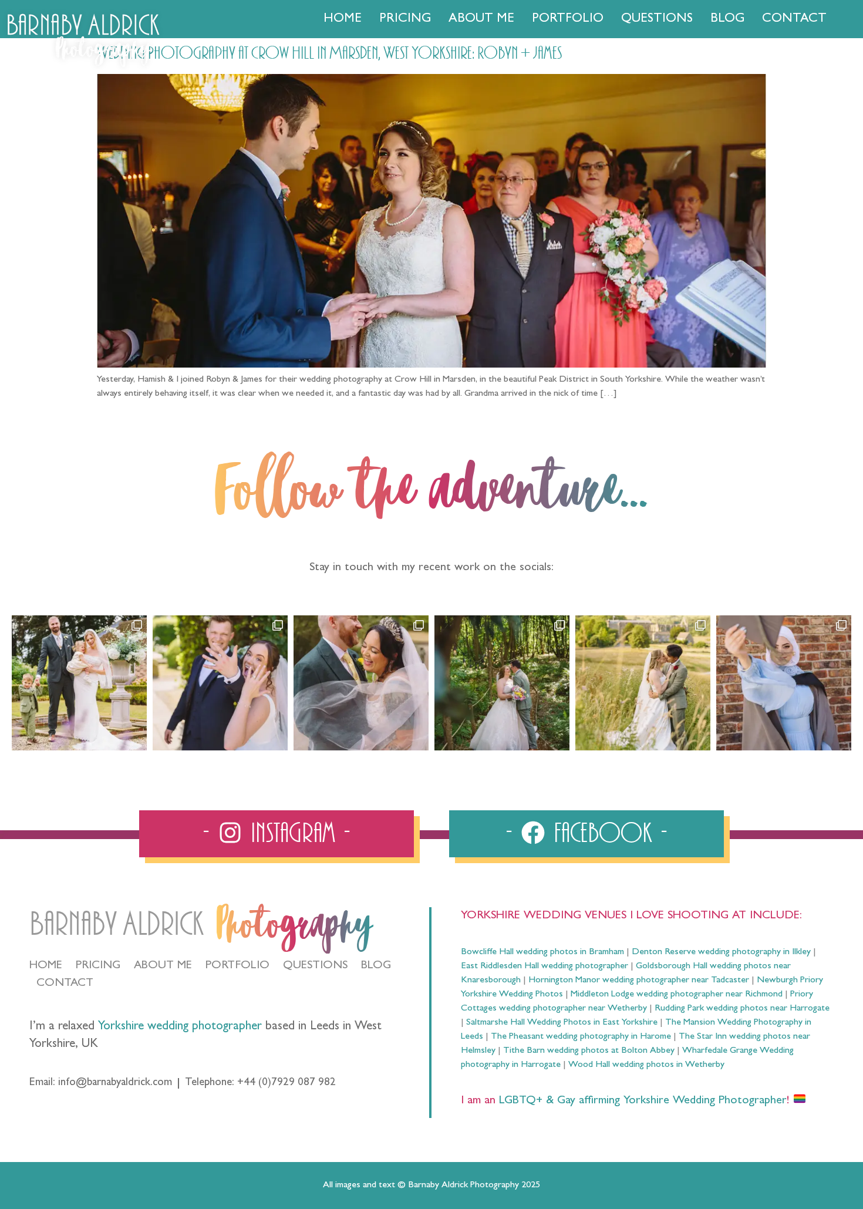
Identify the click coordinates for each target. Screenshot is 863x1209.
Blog (727, 19)
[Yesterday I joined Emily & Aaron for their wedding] (79, 682)
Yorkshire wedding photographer (180, 1027)
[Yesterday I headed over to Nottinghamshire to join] (361, 682)
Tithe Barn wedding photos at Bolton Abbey (589, 1051)
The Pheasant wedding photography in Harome (581, 1037)
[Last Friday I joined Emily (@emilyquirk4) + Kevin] (642, 682)
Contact (794, 19)
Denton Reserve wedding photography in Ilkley (721, 952)
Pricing (405, 19)
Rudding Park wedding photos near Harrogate (742, 1008)
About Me (481, 19)
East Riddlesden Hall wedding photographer (544, 966)
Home (342, 19)
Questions (657, 19)
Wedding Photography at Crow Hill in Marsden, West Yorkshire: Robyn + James (329, 53)
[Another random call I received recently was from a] (783, 682)
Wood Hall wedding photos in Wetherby (646, 1065)
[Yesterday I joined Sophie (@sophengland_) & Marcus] (220, 682)
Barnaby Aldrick (116, 924)
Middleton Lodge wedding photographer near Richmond (677, 994)
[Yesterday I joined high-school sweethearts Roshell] (501, 682)
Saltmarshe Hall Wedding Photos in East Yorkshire (562, 1023)
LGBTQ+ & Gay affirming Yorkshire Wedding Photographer (641, 1101)
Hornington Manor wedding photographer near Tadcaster (638, 980)
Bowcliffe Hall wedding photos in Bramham (542, 952)
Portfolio (568, 19)
